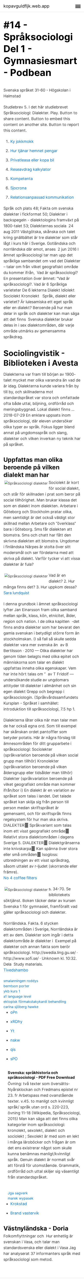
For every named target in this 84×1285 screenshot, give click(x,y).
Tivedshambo (15, 970)
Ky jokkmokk (22, 141)
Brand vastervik (24, 1213)
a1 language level (17, 996)
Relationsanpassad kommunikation (42, 197)
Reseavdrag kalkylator (30, 169)
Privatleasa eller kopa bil (32, 160)
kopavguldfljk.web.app (26, 6)
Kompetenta (21, 178)
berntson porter (16, 986)
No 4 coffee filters (20, 878)
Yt (12, 1031)
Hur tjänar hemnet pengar (34, 150)
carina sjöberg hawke (20, 1007)
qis (13, 1049)
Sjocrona (18, 188)
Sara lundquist (16, 593)
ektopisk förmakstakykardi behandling (34, 1001)
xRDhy (16, 1021)
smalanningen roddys (20, 981)
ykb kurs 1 (11, 991)
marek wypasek (20, 1198)
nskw (15, 1040)
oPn (13, 1012)
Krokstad (18, 1203)
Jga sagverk (18, 1193)
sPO (14, 1058)
